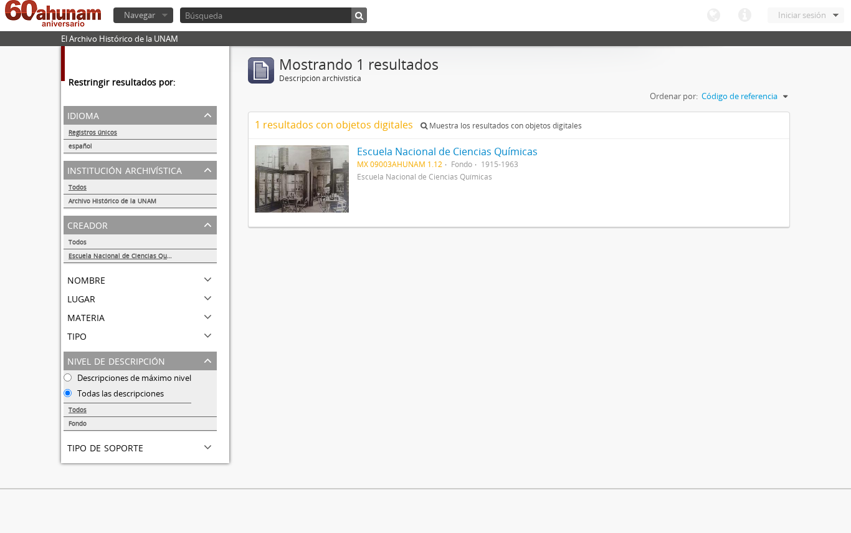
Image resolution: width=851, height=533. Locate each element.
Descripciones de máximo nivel (133, 377)
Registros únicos (93, 132)
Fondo (78, 423)
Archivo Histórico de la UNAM (112, 200)
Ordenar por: (674, 96)
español (80, 146)
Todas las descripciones (119, 393)
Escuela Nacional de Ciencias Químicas (127, 255)
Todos (78, 187)
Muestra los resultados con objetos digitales (504, 125)
